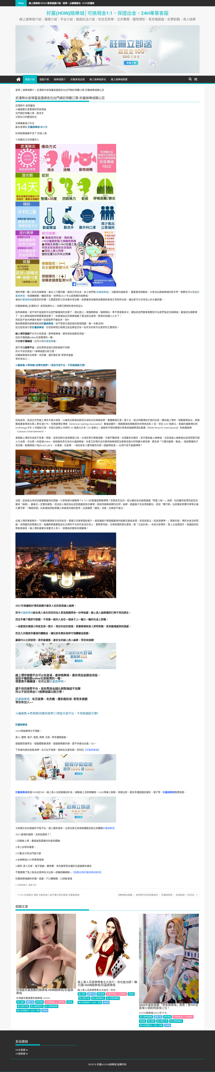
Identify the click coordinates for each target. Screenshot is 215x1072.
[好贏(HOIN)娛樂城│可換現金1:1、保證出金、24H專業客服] (18, 79)
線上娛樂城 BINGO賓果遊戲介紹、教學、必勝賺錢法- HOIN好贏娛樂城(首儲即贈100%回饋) (74, 3)
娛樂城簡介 (60, 79)
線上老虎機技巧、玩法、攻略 (28, 1010)
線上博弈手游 (23, 1006)
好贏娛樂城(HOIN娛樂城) (55, 1002)
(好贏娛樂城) (102, 291)
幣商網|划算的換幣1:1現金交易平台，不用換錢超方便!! (56, 365)
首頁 (17, 89)
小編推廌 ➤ (21, 365)
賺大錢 (37, 126)
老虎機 (44, 1010)
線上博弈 (20, 1002)
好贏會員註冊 (78, 79)
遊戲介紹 (44, 79)
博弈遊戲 (39, 1002)
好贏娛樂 (48, 341)
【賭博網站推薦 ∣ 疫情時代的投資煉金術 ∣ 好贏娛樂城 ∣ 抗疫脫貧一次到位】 (156, 894)
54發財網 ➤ (21, 1053)
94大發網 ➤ (21, 1049)
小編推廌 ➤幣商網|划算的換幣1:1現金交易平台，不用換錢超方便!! (56, 713)
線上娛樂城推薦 (119, 79)
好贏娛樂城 (26, 299)
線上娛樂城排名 (98, 79)
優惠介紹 (30, 79)
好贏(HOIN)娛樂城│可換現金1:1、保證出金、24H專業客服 (107, 13)
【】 (92, 749)
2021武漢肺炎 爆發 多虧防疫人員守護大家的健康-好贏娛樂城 (49, 894)
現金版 (69, 1002)
